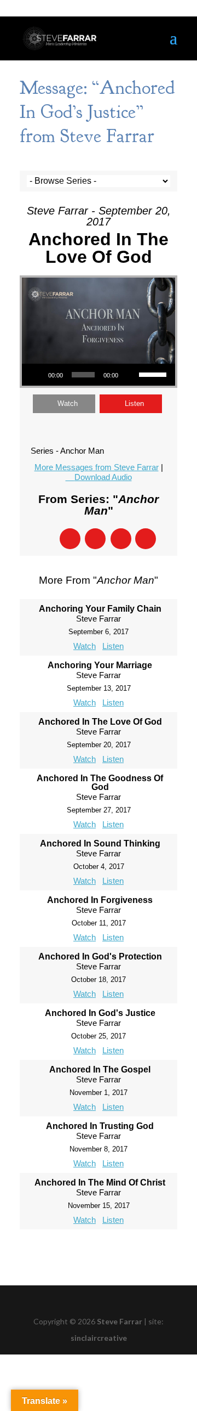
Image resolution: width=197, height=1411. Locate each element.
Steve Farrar (119, 1321)
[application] (98, 375)
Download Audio (103, 477)
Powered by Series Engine (98, 1251)
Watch (67, 403)
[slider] (154, 373)
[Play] (36, 374)
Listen (134, 403)
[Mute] (130, 374)
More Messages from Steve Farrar (96, 467)
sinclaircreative (99, 1337)
